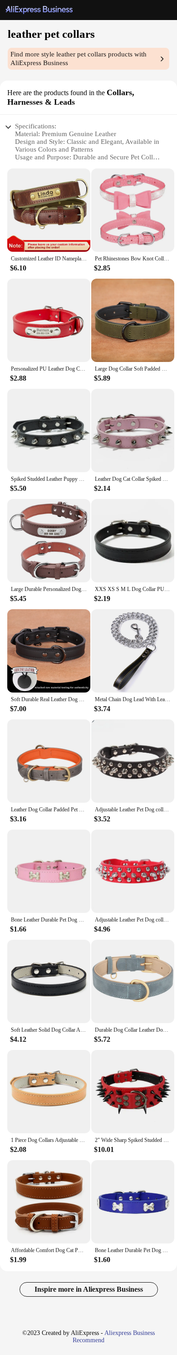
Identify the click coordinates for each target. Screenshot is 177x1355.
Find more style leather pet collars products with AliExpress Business (78, 58)
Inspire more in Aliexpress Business (88, 1289)
